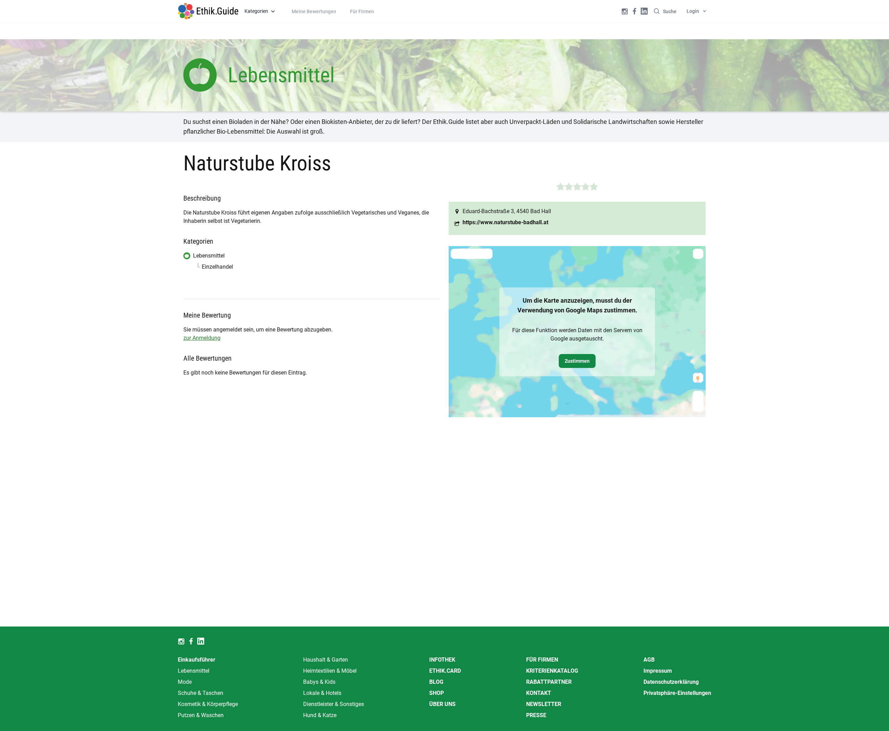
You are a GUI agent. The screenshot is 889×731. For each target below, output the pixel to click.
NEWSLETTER (543, 704)
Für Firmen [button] (362, 11)
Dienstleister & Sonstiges (333, 704)
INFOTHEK (442, 659)
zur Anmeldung (202, 338)
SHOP (436, 693)
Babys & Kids (319, 682)
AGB (649, 659)
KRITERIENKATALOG (552, 670)
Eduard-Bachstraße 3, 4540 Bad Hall (507, 211)
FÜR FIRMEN (542, 659)
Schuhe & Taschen (200, 693)
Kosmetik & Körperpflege (208, 704)
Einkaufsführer (196, 659)
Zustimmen (577, 361)
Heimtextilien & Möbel (330, 670)
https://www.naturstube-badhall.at (505, 222)
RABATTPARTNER (549, 682)
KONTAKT (538, 693)
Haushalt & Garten (325, 659)
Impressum (657, 670)
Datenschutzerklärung (671, 682)
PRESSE (536, 715)
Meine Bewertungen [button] (314, 11)
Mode (185, 682)
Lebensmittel (193, 670)
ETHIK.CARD (445, 670)
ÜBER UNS (442, 704)
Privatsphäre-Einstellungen (677, 693)
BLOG (436, 682)
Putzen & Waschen (201, 715)
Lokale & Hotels (322, 693)
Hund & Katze (320, 715)
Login (693, 11)
